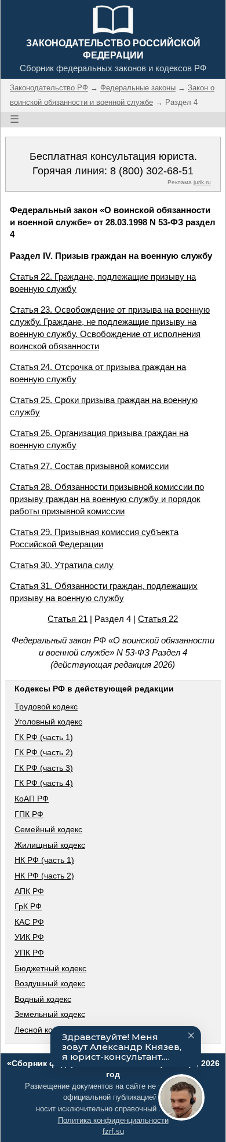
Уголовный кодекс (48, 721)
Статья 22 (158, 619)
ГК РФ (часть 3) (43, 768)
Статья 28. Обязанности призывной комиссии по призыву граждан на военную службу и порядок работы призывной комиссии (107, 499)
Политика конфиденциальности (113, 1120)
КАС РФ (29, 922)
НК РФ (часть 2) (44, 875)
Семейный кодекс (48, 829)
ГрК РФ (28, 906)
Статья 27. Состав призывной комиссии (89, 466)
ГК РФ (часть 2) (43, 752)
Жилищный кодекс (49, 845)
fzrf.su (113, 1131)
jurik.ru (202, 182)
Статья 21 (68, 619)
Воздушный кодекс (49, 983)
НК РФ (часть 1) (44, 860)
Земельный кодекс (49, 1014)
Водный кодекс (42, 999)
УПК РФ (29, 952)
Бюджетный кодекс (50, 968)
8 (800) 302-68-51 (152, 171)
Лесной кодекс (42, 1029)
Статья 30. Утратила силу (62, 565)
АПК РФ (29, 891)
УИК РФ (29, 937)
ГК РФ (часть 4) (43, 783)
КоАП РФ (31, 798)
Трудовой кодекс (46, 706)
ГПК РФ (28, 814)
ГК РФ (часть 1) (43, 737)
